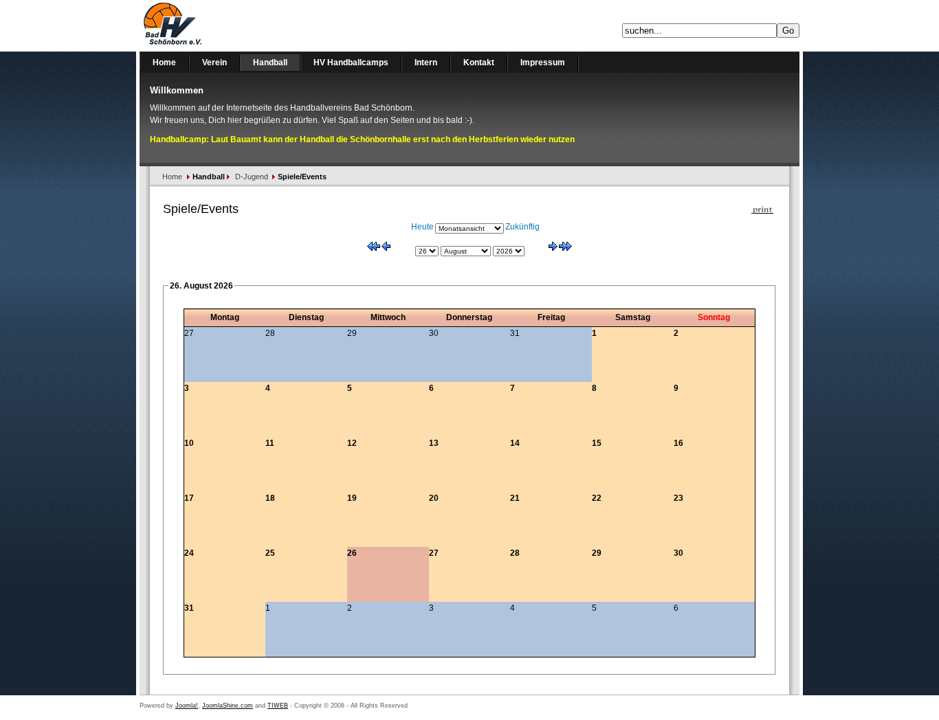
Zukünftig (522, 227)
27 (434, 553)
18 (270, 498)
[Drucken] (762, 207)
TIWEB (277, 705)
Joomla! (186, 705)
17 (189, 498)
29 (596, 553)
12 (352, 443)
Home (172, 176)
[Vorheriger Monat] (386, 248)
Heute (422, 227)
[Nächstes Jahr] (565, 248)
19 (352, 498)
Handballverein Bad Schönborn (208, 26)
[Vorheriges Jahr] (373, 248)
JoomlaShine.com (227, 705)
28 (515, 553)
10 (189, 443)
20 (434, 498)
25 (270, 553)
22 (596, 498)
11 (269, 443)
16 (678, 443)
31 (189, 608)
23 (678, 498)
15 (596, 443)
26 (352, 553)
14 (515, 443)
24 (189, 553)
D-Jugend (251, 176)
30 (678, 553)
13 (434, 443)
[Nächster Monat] (553, 248)
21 (515, 498)
